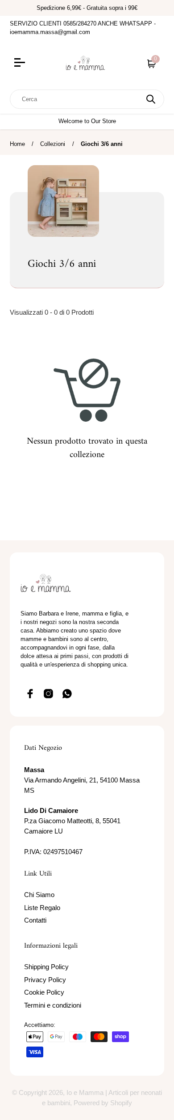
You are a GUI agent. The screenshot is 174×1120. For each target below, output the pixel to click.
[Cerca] (150, 99)
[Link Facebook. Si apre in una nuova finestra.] (30, 693)
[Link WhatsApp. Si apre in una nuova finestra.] (67, 693)
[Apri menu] (31, 63)
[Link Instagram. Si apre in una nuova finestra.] (48, 693)
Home (17, 144)
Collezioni (52, 144)
